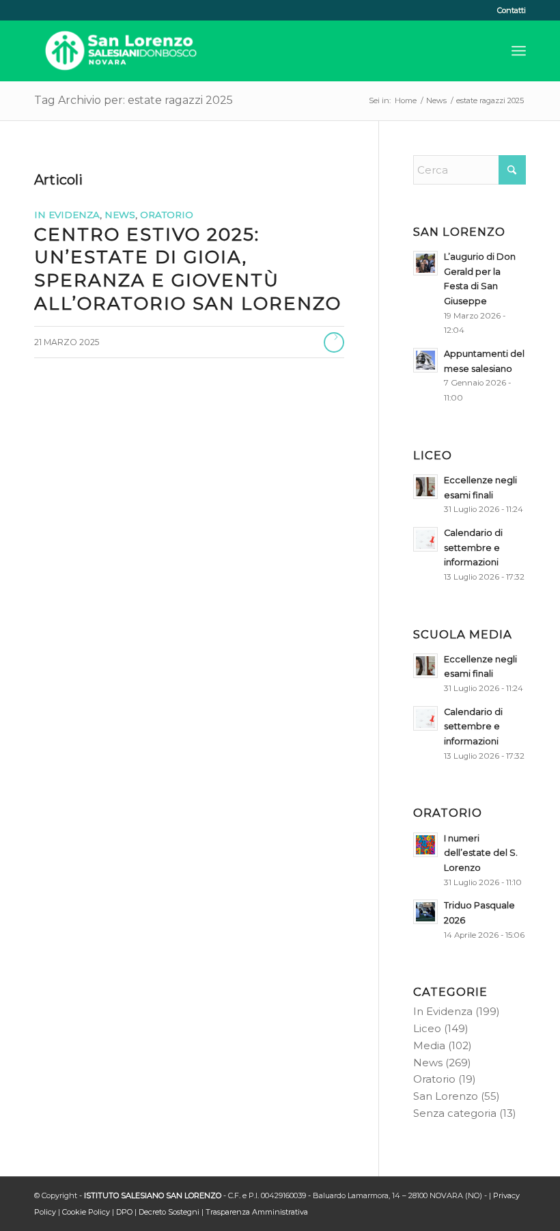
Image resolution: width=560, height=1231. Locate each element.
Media (429, 1045)
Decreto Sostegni (169, 1212)
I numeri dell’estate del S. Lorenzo (481, 853)
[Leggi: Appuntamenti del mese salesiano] (425, 360)
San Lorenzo (445, 1096)
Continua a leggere (334, 342)
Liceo (427, 1028)
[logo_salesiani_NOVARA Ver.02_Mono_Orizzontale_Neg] (121, 50)
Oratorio (166, 214)
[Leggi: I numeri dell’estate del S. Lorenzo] (425, 845)
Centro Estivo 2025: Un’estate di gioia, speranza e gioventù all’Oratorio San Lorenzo (187, 269)
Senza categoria (454, 1113)
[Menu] (519, 50)
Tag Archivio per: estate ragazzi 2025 (133, 100)
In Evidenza (67, 214)
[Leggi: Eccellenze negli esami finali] (425, 486)
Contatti (511, 10)
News (119, 214)
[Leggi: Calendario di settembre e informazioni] (425, 539)
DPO (124, 1212)
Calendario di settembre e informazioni (473, 547)
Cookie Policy (86, 1212)
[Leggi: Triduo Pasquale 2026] (425, 911)
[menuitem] (508, 10)
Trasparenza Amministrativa (257, 1212)
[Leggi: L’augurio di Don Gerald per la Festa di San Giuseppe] (425, 263)
